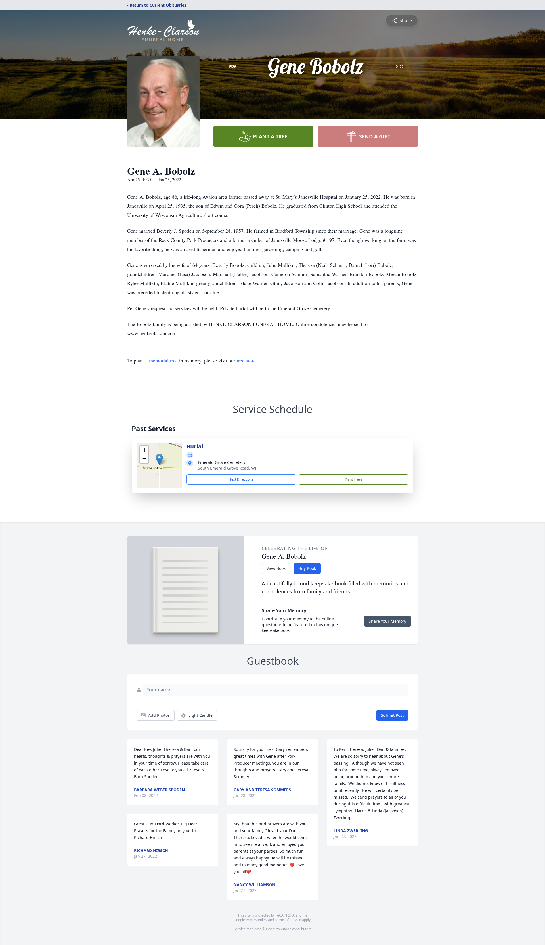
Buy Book (307, 568)
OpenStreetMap (278, 929)
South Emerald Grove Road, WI (227, 468)
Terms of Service (288, 919)
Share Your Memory (387, 621)
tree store (246, 360)
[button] (159, 459)
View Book (276, 568)
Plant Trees (353, 479)
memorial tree (163, 360)
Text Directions (241, 479)
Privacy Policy (256, 919)
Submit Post (392, 715)
